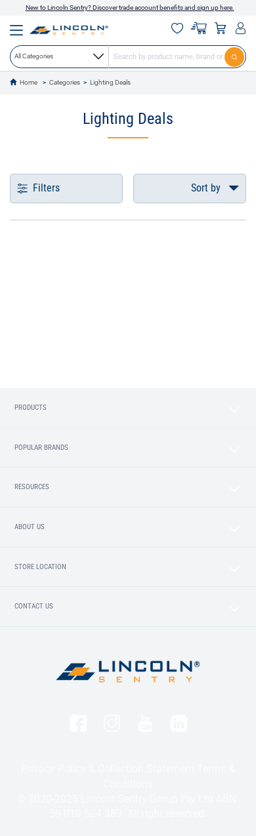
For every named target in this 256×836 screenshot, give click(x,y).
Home (28, 82)
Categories (64, 82)
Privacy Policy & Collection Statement (107, 769)
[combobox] (128, 56)
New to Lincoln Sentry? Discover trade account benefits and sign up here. (130, 7)
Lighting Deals (110, 82)
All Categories (33, 56)
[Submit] (235, 56)
